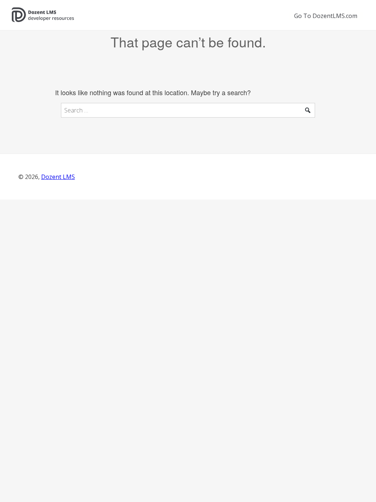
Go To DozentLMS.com (325, 16)
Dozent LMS (58, 177)
